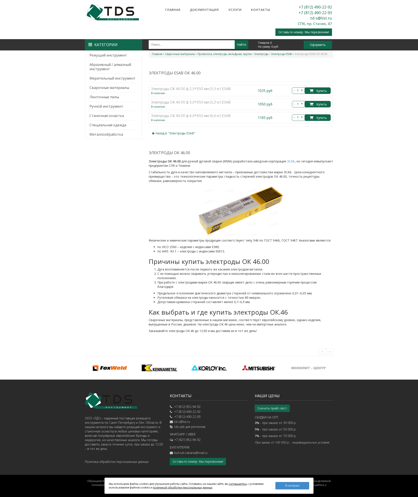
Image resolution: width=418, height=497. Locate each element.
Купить (321, 91)
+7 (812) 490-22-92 (315, 7)
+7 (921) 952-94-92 (187, 440)
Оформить (318, 45)
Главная (172, 10)
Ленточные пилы (104, 97)
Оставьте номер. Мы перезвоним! (303, 32)
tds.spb (179, 427)
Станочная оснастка (106, 115)
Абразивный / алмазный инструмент (110, 66)
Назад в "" (175, 133)
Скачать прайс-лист (272, 408)
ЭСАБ (291, 161)
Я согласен (292, 485)
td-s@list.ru (321, 18)
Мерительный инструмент (112, 78)
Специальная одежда (107, 125)
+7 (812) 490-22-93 (315, 12)
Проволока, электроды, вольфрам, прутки (225, 54)
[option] (110, 368)
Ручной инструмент (106, 106)
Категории (106, 44)
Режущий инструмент (108, 55)
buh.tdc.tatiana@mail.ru (190, 453)
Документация (204, 10)
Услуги (235, 10)
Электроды (261, 54)
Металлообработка (106, 134)
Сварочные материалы (109, 87)
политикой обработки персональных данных (182, 487)
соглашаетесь (238, 484)
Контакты (260, 10)
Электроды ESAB (281, 54)
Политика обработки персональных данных (117, 462)
